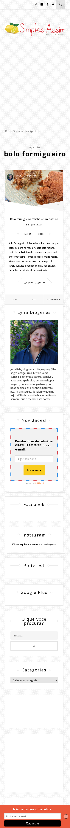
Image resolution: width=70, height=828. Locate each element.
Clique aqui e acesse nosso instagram (34, 544)
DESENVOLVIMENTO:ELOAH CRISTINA (34, 717)
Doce (41, 234)
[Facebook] (36, 4)
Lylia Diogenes (26, 175)
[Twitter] (53, 4)
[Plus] (47, 4)
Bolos (28, 234)
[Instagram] (42, 4)
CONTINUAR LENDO (32, 283)
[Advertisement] (35, 83)
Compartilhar (54, 299)
